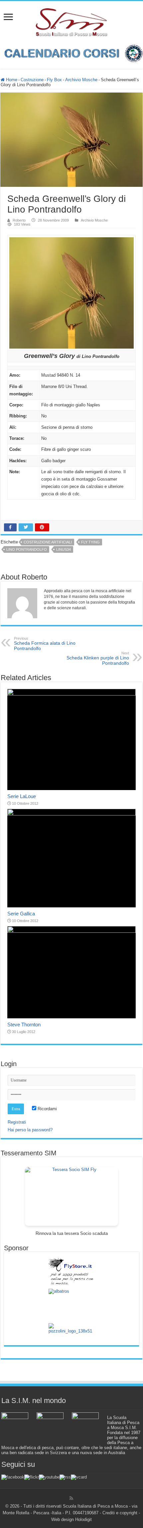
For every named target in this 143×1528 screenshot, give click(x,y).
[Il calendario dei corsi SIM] (71, 52)
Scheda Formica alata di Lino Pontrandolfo (44, 643)
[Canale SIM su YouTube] (49, 1477)
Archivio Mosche (81, 79)
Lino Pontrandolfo (26, 549)
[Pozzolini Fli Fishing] (71, 1331)
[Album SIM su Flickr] (31, 1477)
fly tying (90, 542)
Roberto (19, 220)
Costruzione (32, 79)
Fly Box (54, 79)
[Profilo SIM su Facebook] (12, 1477)
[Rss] (71, 1498)
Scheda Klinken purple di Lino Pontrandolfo (98, 658)
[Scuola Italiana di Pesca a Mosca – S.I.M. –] (71, 21)
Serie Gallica (21, 913)
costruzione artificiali (48, 542)
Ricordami (46, 1108)
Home (11, 79)
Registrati (17, 1122)
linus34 (63, 549)
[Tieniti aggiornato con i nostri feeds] (65, 1477)
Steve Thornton (24, 1024)
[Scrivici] (79, 1477)
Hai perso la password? (30, 1129)
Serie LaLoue (21, 796)
